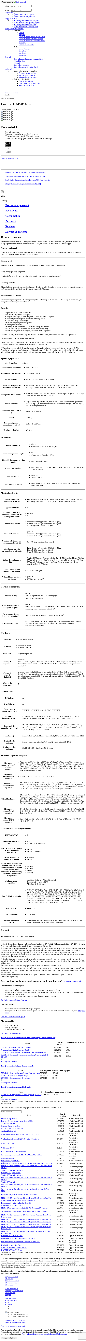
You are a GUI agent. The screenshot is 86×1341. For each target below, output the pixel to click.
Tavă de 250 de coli (8, 1182)
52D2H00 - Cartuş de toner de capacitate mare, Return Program (23, 1052)
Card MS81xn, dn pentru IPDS (12, 1205)
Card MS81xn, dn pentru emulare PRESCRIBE (18, 1238)
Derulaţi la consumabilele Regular (13, 1017)
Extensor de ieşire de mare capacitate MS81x (17, 1121)
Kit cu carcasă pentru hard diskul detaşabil (16, 1203)
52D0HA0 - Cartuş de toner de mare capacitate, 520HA (21, 1095)
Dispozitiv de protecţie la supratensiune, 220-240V (19, 1195)
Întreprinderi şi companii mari (24, 17)
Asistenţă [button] (8, 69)
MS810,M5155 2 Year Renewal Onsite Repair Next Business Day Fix (26, 1219)
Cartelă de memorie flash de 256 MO (14, 1248)
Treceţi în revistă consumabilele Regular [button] (16, 1087)
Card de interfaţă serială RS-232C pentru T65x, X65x (20, 1134)
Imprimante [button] (9, 12)
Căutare (8, 6)
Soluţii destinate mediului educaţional (32, 41)
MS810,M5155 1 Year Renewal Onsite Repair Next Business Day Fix (26, 1198)
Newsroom (9, 1285)
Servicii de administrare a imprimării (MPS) (29, 59)
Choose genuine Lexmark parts (25, 25)
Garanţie (17, 63)
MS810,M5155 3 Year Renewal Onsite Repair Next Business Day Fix (26, 1222)
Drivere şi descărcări (26, 81)
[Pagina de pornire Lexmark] (20, 2)
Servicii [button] (8, 57)
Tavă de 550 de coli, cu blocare (12, 1170)
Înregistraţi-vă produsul (27, 75)
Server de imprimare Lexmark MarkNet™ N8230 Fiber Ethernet (24, 1211)
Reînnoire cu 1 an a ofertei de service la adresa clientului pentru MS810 (26, 1163)
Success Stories (10, 1298)
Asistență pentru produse (27, 73)
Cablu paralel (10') (7, 1148)
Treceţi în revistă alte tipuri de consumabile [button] (17, 1066)
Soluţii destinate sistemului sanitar (31, 39)
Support (8, 1295)
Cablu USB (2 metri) (8, 1143)
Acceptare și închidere (9, 1338)
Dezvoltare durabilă (12, 1283)
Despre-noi (9, 1279)
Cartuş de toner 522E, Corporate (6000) (15, 1050)
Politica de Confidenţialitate (15, 1322)
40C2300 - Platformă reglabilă (12, 1128)
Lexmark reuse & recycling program (27, 23)
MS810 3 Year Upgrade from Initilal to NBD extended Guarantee (24, 1208)
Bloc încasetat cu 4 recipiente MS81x (14, 1151)
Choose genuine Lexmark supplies (26, 21)
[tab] (45, 205)
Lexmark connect (11, 1289)
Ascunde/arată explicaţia (72, 981)
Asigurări (22, 35)
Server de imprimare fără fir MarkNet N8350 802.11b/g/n (21, 1155)
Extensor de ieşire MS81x (10, 1161)
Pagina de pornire (11, 93)
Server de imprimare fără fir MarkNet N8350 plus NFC (20, 1242)
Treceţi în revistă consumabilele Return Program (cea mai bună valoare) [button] (28, 1038)
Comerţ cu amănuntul (26, 45)
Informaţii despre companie (15, 1320)
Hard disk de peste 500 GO (11, 1245)
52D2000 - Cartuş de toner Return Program (16, 1047)
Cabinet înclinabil (7, 1158)
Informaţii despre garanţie (28, 77)
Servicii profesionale (21, 65)
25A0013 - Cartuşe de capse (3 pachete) (15, 1078)
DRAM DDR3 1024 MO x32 (12, 1236)
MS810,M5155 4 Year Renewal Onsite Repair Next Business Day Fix (26, 1224)
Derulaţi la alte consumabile (10, 1033)
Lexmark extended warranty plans (26, 27)
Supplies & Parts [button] (11, 19)
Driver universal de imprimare (29, 83)
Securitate (22, 51)
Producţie (22, 43)
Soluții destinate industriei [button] (14, 29)
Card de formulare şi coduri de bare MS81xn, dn (18, 1200)
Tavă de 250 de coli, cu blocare (12, 1175)
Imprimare (22, 53)
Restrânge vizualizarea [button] (9, 1061)
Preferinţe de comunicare (14, 1291)
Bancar (21, 33)
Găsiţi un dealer (10, 1301)
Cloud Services (24, 49)
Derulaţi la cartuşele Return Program (14, 1000)
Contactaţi (9, 1305)
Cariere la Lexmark (12, 1281)
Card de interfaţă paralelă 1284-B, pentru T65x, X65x (20, 1139)
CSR (7, 1303)
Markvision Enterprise (26, 85)
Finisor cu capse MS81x (9, 1119)
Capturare (22, 55)
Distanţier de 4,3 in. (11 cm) (11, 1173)
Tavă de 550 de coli (8, 1123)
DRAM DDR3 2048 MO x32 (12, 1250)
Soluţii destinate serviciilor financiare (32, 37)
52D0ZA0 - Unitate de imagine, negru (14, 1075)
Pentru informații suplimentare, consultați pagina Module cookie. (44, 1334)
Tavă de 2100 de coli (8, 1131)
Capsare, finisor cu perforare (11, 1126)
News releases (10, 1293)
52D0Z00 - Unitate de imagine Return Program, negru (20, 1073)
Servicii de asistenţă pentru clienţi (26, 67)
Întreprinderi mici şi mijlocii (24, 14)
